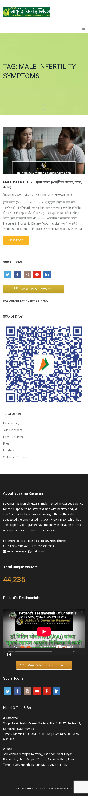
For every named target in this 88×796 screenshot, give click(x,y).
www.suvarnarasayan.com (55, 788)
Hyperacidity (11, 423)
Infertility (9, 450)
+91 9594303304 (43, 546)
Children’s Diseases (15, 457)
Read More (16, 240)
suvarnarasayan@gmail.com (25, 551)
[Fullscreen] (9, 654)
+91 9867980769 (17, 546)
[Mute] (78, 653)
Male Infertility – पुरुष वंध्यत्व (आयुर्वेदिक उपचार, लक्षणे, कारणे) (42, 184)
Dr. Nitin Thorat (41, 194)
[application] (44, 632)
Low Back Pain (13, 437)
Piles (6, 443)
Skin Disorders (12, 430)
